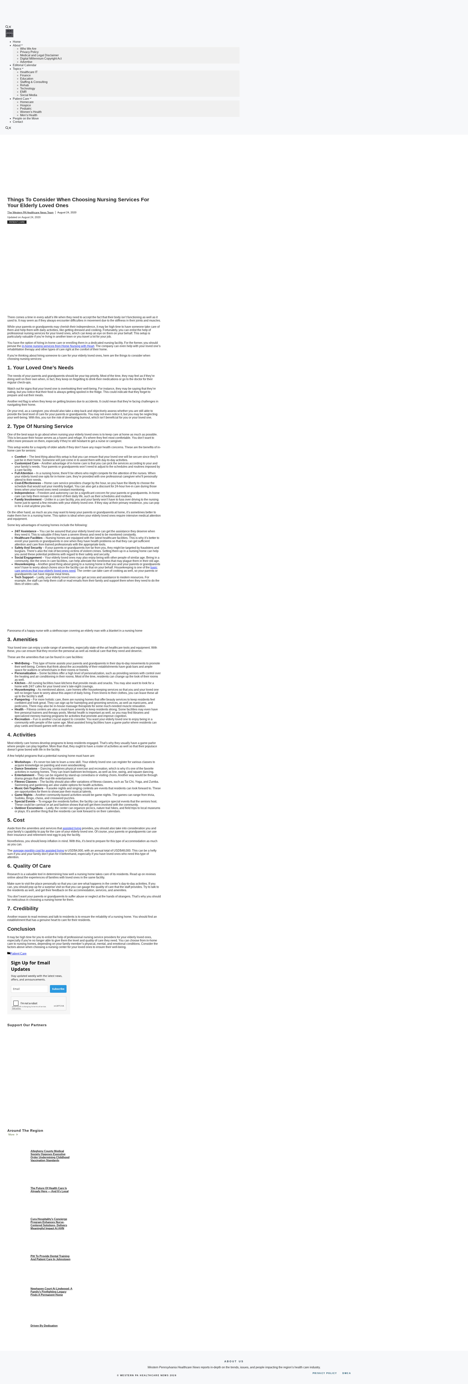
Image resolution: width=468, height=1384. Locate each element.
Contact (18, 121)
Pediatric (26, 108)
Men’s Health (28, 115)
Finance (25, 75)
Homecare (27, 102)
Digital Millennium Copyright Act (41, 58)
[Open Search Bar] (8, 27)
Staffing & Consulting (34, 81)
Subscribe (58, 989)
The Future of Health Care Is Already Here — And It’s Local (50, 1190)
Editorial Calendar (24, 65)
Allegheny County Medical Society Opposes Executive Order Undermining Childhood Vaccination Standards (50, 1155)
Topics (17, 68)
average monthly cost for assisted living (38, 850)
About (16, 45)
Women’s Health (31, 111)
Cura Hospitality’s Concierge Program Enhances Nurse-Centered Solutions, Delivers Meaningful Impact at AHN (49, 1223)
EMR (23, 91)
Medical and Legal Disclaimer (39, 55)
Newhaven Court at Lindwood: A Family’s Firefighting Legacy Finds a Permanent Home (51, 1291)
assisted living (72, 828)
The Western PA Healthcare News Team (30, 212)
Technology (27, 88)
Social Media (28, 95)
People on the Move (26, 118)
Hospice (25, 105)
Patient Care (21, 98)
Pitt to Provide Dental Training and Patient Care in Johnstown (50, 1257)
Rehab (24, 85)
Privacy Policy (29, 52)
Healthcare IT (29, 72)
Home (17, 41)
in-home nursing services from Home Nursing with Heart (58, 346)
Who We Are (28, 48)
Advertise (26, 61)
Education (26, 78)
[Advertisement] (234, 162)
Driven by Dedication (44, 1325)
